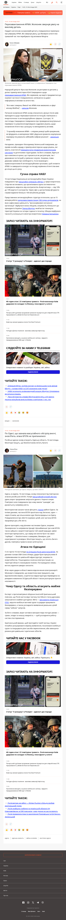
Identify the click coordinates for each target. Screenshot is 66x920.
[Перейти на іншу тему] (52, 2)
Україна (14, 2)
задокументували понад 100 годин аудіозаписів (38, 200)
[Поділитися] (55, 44)
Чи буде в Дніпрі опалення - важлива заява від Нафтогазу (25, 331)
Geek (43, 911)
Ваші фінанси (31, 911)
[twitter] (33, 903)
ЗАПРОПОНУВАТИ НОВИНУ (33, 855)
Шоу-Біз (38, 2)
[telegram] (38, 903)
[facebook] (23, 903)
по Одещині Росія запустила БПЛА (40, 552)
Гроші (32, 2)
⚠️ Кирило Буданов (55, 13)
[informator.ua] (5, 2)
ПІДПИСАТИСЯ (33, 372)
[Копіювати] (59, 44)
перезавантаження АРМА (15, 95)
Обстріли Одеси (45, 838)
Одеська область (18, 838)
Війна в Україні (31, 838)
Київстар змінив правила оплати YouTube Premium (23, 322)
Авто (38, 911)
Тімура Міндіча (28, 208)
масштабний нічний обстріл (45, 497)
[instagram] (28, 903)
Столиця (26, 2)
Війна (20, 2)
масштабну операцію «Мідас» (31, 182)
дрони (40, 510)
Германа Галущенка (50, 214)
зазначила (54, 137)
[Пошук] (57, 2)
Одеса (7, 838)
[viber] (43, 903)
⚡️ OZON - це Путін (39, 13)
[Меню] (61, 2)
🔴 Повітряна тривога (22, 13)
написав (25, 108)
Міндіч (7, 421)
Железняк (15, 421)
